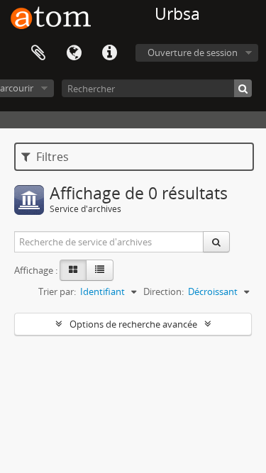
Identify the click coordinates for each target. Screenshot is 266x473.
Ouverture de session (193, 52)
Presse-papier (38, 53)
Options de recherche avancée (133, 324)
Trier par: (57, 291)
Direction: (163, 291)
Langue (74, 53)
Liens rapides (109, 53)
